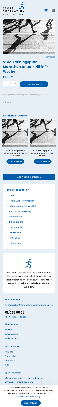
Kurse (11, 195)
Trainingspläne (22, 94)
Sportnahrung (15, 216)
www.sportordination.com (19, 382)
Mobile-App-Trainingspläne (22, 200)
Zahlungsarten (12, 334)
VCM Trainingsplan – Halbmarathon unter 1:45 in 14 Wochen (15, 153)
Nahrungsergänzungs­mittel (22, 206)
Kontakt (9, 351)
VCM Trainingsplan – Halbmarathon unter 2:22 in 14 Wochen (42, 153)
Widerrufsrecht (12, 338)
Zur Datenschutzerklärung (33, 395)
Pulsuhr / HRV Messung (20, 211)
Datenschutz (11, 356)
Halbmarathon (17, 227)
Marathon (33, 94)
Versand (9, 329)
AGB (7, 365)
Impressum (10, 360)
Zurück (50, 57)
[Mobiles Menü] (51, 11)
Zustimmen (30, 402)
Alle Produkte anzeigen (29, 176)
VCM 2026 (43, 94)
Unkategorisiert (16, 243)
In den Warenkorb (34, 84)
